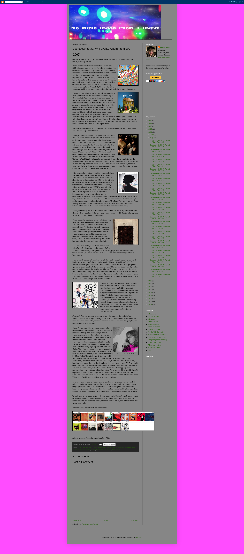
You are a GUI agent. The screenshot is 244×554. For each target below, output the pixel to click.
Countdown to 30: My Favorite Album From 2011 (160, 179)
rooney (93, 450)
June (152, 135)
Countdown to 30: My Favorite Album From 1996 (160, 251)
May (152, 138)
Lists (149, 350)
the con (109, 450)
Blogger (138, 538)
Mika (88, 450)
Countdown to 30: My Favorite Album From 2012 (160, 174)
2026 (150, 120)
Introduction (152, 314)
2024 (150, 123)
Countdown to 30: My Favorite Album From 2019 (160, 141)
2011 (150, 305)
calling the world (87, 447)
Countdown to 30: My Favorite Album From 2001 (160, 227)
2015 (150, 293)
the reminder (116, 450)
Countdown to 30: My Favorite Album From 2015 (160, 160)
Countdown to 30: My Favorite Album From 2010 (160, 184)
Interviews (151, 319)
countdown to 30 (112, 447)
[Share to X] (109, 444)
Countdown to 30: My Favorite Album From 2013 (160, 170)
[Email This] (104, 444)
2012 (150, 302)
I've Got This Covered (155, 332)
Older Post (134, 520)
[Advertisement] (159, 99)
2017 (150, 287)
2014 (150, 296)
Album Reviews (153, 324)
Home (106, 520)
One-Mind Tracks (154, 329)
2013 (150, 299)
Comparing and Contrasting (157, 340)
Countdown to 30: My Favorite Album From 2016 (160, 155)
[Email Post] (100, 444)
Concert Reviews (154, 327)
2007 (79, 447)
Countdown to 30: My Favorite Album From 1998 (160, 242)
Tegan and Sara (101, 450)
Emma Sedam (165, 47)
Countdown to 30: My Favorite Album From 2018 (160, 146)
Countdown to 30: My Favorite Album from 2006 (160, 203)
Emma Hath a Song (155, 342)
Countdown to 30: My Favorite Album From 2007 (160, 198)
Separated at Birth (154, 347)
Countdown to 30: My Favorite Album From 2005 (160, 208)
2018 (150, 284)
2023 (150, 126)
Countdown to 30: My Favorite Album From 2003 (160, 218)
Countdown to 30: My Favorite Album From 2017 (160, 150)
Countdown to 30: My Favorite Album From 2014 (160, 165)
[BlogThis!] (107, 444)
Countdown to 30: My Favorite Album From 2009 (160, 189)
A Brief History (153, 322)
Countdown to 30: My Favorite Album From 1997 (160, 246)
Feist (129, 447)
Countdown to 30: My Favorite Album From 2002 (160, 222)
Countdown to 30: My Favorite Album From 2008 (160, 194)
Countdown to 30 (154, 316)
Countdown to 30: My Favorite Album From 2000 (160, 232)
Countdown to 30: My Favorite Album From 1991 (160, 275)
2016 (150, 290)
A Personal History (154, 345)
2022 (150, 129)
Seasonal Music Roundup (157, 335)
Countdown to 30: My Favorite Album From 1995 (160, 256)
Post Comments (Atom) (90, 524)
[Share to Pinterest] (114, 444)
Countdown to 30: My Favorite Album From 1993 (160, 266)
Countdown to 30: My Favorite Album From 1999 (160, 237)
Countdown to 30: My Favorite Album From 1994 (160, 261)
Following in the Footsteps (157, 337)
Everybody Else (123, 447)
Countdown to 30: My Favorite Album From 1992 (160, 270)
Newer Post (77, 520)
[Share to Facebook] (112, 444)
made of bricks (82, 450)
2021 (150, 132)
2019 (150, 281)
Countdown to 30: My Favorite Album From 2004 (160, 213)
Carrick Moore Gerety (99, 447)
